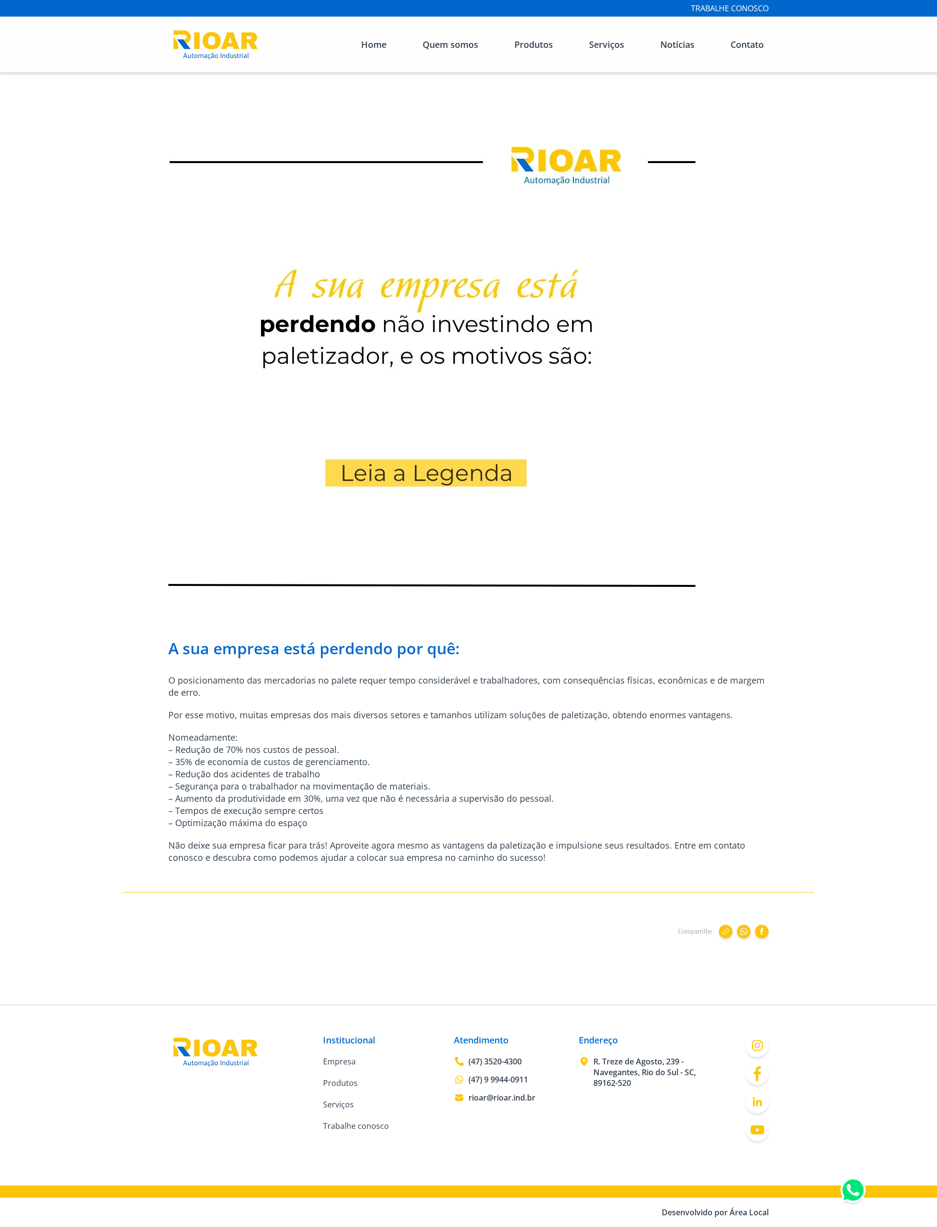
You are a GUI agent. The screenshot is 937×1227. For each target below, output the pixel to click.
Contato (747, 44)
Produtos (533, 44)
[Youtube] (757, 1129)
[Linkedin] (757, 1101)
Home (374, 44)
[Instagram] (757, 1045)
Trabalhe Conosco (730, 8)
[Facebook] (757, 1073)
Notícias (677, 44)
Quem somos (450, 44)
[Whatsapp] (853, 1192)
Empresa (339, 1061)
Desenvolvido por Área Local (715, 1212)
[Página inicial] (215, 57)
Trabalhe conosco (356, 1126)
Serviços (606, 44)
